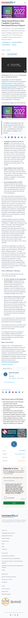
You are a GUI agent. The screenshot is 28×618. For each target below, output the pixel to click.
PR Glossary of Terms (7, 579)
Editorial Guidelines (6, 594)
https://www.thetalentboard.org (10, 362)
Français (3, 50)
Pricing (3, 570)
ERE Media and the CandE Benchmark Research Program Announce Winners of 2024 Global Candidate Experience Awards (14, 412)
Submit (14, 503)
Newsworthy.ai (15, 75)
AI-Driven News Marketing (8, 556)
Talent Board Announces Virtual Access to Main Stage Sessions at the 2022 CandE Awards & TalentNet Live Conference (14, 421)
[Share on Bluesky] (18, 137)
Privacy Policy (5, 591)
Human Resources (6, 42)
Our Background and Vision (8, 533)
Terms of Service (6, 588)
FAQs (3, 544)
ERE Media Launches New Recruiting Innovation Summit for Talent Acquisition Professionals (13, 407)
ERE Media (11, 376)
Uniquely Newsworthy (7, 535)
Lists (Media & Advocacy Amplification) (11, 558)
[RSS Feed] (3, 54)
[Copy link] (25, 137)
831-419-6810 (12, 378)
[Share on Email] (21, 137)
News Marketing (6, 538)
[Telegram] (17, 615)
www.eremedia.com (9, 382)
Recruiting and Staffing (17, 42)
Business (14, 44)
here (20, 322)
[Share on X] (5, 137)
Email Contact (20, 378)
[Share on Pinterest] (15, 137)
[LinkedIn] (10, 615)
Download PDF (13, 54)
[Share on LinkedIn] (12, 137)
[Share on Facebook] (8, 137)
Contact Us (4, 549)
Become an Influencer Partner (9, 576)
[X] (12, 615)
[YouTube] (15, 615)
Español (8, 50)
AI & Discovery (5, 541)
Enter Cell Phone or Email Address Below (13, 477)
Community (4, 582)
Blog (3, 546)
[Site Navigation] (25, 2)
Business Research (6, 44)
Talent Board (5, 80)
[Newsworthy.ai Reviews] (5, 601)
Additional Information (7, 364)
